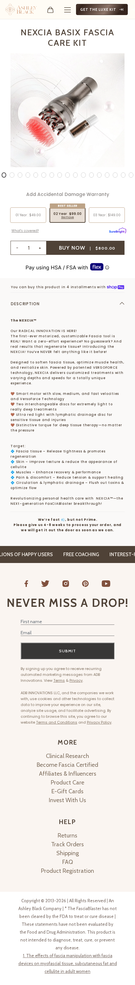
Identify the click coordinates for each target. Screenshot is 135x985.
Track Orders (67, 844)
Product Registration (67, 870)
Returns (67, 835)
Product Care (67, 782)
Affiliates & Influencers (67, 773)
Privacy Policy (99, 722)
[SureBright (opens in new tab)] (117, 229)
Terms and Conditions (56, 722)
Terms (59, 680)
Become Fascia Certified (67, 764)
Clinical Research (67, 756)
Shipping (67, 853)
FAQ (67, 862)
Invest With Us (67, 800)
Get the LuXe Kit (98, 9)
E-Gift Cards (67, 791)
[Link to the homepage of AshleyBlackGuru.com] (21, 9)
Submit (67, 650)
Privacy (76, 680)
